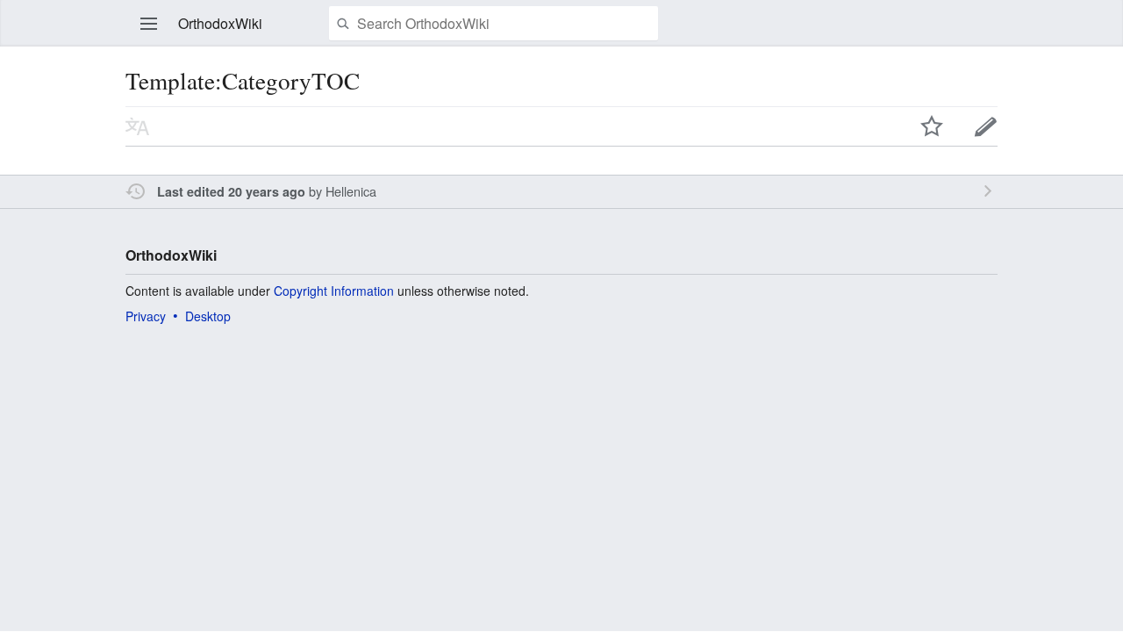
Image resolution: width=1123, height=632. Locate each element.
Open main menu (149, 23)
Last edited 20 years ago (231, 191)
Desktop (208, 316)
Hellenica (350, 191)
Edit (986, 126)
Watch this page (932, 126)
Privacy (145, 316)
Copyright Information (334, 290)
